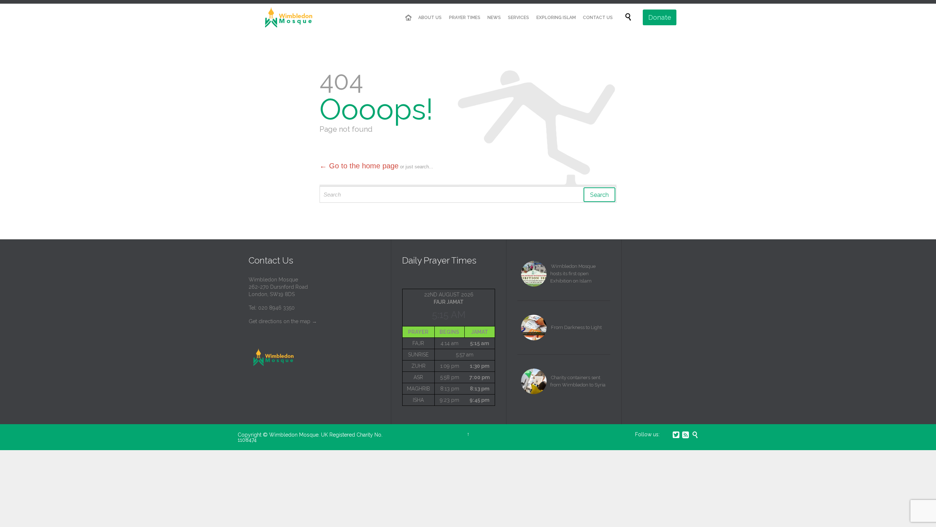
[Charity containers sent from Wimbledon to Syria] (534, 381)
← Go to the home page (359, 166)
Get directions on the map (279, 321)
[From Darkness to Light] (534, 327)
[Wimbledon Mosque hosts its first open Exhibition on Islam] (534, 274)
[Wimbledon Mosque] (287, 17)
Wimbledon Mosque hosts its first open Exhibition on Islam (573, 274)
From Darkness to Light (576, 327)
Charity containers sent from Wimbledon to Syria (577, 381)
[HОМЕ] (408, 17)
